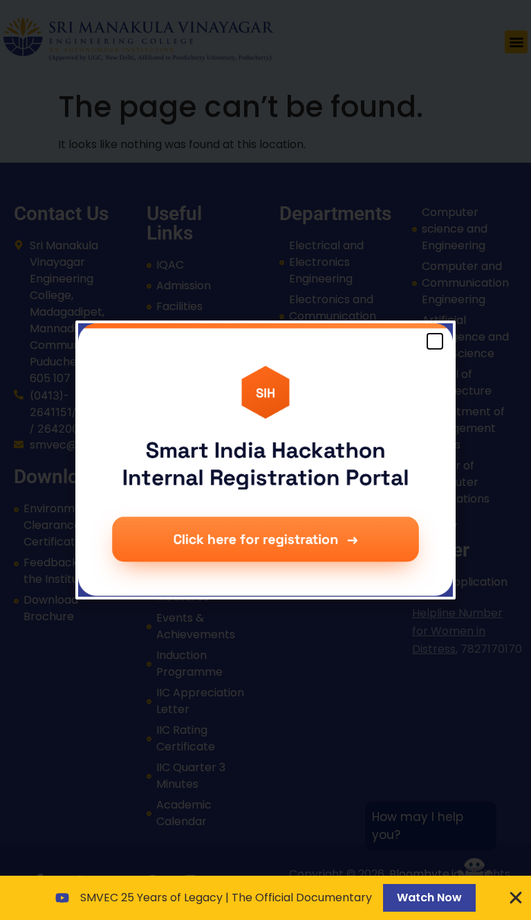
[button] (435, 341)
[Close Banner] (515, 898)
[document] (265, 460)
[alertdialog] (265, 898)
